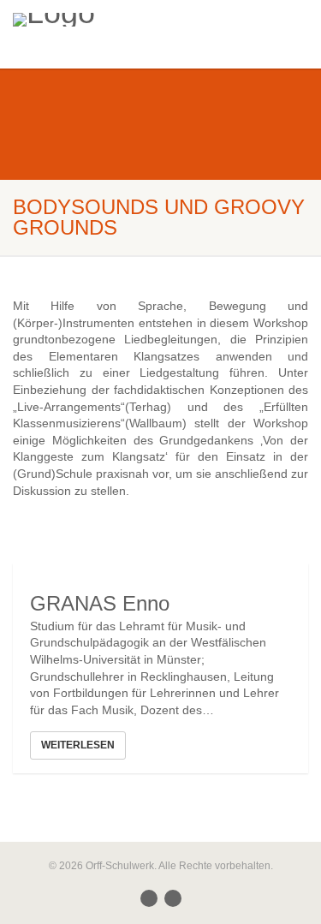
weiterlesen (78, 745)
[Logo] (107, 20)
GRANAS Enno (99, 603)
